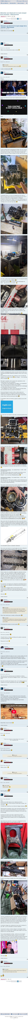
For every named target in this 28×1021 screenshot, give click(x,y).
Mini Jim (5, 728)
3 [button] (16, 18)
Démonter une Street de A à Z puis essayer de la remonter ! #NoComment (13, 13)
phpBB (11, 1016)
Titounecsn (5, 56)
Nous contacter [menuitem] (14, 1014)
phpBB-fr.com (16, 1017)
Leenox (5, 743)
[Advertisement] (14, 8)
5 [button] (19, 18)
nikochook (6, 646)
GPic (5, 607)
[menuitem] (3, 1)
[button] (12, 19)
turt (4, 627)
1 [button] (13, 18)
